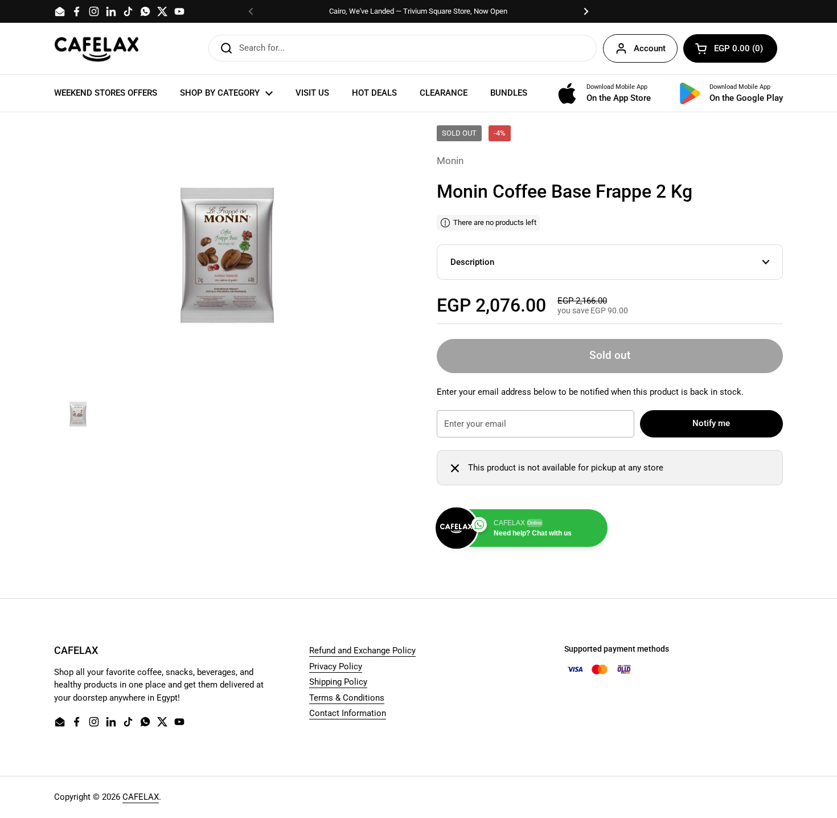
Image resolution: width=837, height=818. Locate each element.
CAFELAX (140, 797)
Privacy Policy (335, 666)
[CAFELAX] (97, 48)
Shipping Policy (338, 682)
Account (650, 48)
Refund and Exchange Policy (362, 650)
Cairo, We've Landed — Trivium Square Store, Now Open (418, 11)
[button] (730, 48)
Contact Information (347, 713)
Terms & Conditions (346, 698)
